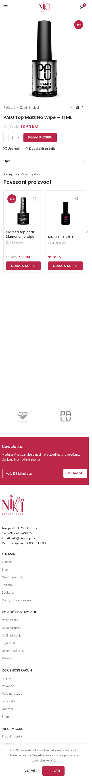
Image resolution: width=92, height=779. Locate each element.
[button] (23, 265)
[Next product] (82, 107)
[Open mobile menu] (5, 6)
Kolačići (7, 658)
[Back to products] (77, 107)
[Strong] (23, 416)
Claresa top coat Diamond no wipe (20, 234)
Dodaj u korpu (40, 137)
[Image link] (13, 505)
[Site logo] (44, 6)
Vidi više (31, 770)
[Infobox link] (44, 452)
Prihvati (53, 770)
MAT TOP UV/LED (61, 237)
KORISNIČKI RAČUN (17, 670)
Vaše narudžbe (12, 693)
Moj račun (8, 678)
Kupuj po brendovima (16, 600)
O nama (7, 562)
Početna (9, 107)
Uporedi (7, 709)
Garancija (8, 744)
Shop (5, 716)
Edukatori (8, 592)
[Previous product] (72, 107)
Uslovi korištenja (13, 650)
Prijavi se (8, 686)
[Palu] (65, 416)
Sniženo (7, 585)
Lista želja (8, 701)
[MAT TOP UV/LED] (65, 213)
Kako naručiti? (11, 628)
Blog (5, 569)
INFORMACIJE (12, 729)
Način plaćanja (11, 635)
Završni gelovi (29, 107)
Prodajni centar (12, 736)
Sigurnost (8, 643)
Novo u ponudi (12, 577)
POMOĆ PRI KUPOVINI (19, 612)
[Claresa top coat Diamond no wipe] (23, 210)
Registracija (10, 620)
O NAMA (8, 554)
